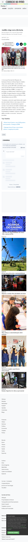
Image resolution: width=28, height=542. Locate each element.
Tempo (3, 444)
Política (3, 426)
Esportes (4, 453)
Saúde (3, 449)
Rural (3, 442)
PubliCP (4, 405)
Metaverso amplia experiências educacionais (11, 370)
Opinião (4, 408)
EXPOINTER (18, 8)
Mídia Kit (4, 535)
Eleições (4, 401)
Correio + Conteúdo (7, 481)
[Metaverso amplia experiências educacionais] (14, 351)
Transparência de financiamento (10, 502)
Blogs (3, 412)
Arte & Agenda (5, 465)
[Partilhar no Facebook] (17, 44)
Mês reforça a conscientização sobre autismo (12, 333)
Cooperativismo (6, 483)
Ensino (3, 6)
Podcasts (4, 419)
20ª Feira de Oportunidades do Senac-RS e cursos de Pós (13, 233)
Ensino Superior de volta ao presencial (13, 391)
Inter (3, 463)
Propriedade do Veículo (8, 500)
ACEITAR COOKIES (13, 532)
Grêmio (4, 460)
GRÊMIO (24, 8)
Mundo (3, 440)
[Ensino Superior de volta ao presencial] (14, 380)
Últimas (4, 399)
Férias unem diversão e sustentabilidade (13, 273)
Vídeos (3, 422)
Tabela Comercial (6, 537)
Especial (4, 473)
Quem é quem (5, 504)
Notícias (4, 424)
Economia (4, 428)
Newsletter (4, 403)
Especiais (4, 236)
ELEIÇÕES (10, 8)
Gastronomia (5, 469)
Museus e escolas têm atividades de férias (14, 293)
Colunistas (4, 410)
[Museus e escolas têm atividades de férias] (14, 283)
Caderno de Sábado (7, 471)
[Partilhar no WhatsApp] (24, 44)
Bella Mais (4, 467)
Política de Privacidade (7, 508)
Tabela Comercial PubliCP (8, 539)
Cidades (4, 430)
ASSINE (4, 8)
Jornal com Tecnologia (7, 485)
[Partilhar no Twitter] (21, 44)
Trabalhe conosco (6, 506)
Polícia (3, 432)
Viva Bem (4, 487)
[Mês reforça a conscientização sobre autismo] (14, 312)
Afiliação (4, 497)
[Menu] (3, 2)
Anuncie (4, 530)
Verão (3, 451)
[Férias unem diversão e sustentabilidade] (14, 254)
